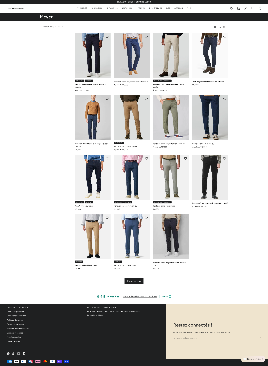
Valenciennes (134, 311)
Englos (111, 311)
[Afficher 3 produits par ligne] (219, 27)
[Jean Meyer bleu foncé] (93, 177)
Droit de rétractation (15, 324)
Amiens (100, 311)
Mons (100, 315)
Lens (117, 311)
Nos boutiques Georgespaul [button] (101, 307)
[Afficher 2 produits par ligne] (215, 27)
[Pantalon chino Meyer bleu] (210, 117)
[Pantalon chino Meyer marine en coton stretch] (93, 55)
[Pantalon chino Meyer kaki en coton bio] (171, 117)
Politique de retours (15, 320)
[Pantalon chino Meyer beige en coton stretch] (171, 55)
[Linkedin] (24, 353)
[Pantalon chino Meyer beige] (132, 117)
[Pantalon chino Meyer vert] (171, 177)
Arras (105, 311)
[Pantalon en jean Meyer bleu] (132, 177)
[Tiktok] (13, 353)
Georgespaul (200, 361)
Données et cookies (15, 333)
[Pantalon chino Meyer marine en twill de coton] (171, 236)
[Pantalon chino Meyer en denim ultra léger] (132, 55)
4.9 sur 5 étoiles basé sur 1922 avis (140, 296)
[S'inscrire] (258, 337)
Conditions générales (15, 311)
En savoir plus (134, 281)
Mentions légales (14, 337)
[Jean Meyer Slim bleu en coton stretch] (210, 55)
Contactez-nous (13, 341)
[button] (82, 8)
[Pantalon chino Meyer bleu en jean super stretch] (93, 117)
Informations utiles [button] (17, 307)
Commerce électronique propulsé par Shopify (237, 361)
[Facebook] (8, 353)
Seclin (126, 311)
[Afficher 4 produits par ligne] (225, 27)
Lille (121, 311)
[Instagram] (18, 353)
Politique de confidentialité (18, 328)
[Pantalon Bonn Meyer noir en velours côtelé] (210, 177)
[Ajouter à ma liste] (107, 36)
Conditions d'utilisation (16, 316)
